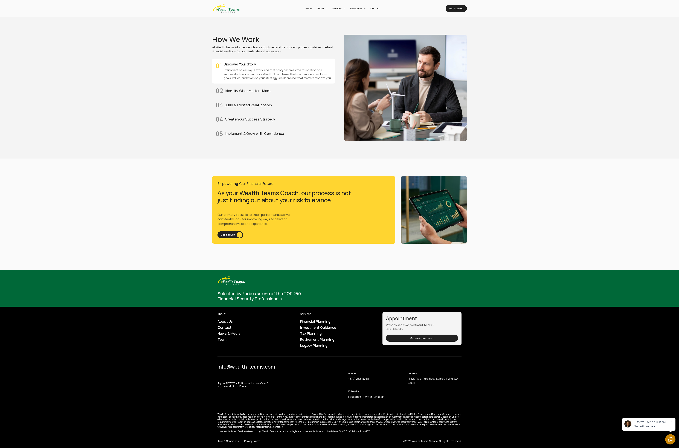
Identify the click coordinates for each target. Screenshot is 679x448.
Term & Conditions (228, 441)
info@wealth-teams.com (246, 366)
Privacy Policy (252, 441)
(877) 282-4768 (358, 379)
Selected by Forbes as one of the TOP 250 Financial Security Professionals (259, 296)
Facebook (354, 397)
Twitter (367, 397)
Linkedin (379, 397)
